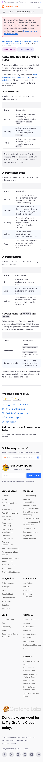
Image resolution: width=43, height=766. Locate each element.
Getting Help (28, 641)
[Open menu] (39, 6)
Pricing (4, 499)
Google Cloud (7, 594)
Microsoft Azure (8, 598)
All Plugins (6, 587)
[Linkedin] (18, 754)
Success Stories (29, 634)
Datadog (5, 605)
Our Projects (28, 583)
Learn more (35, 2)
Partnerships (28, 627)
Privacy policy (30, 481)
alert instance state (20, 77)
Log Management (30, 532)
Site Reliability (29, 528)
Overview (5, 496)
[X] (11, 754)
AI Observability (29, 496)
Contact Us (27, 638)
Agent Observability (10, 513)
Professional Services (32, 645)
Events (4, 630)
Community (6, 627)
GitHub (26, 587)
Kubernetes (6, 601)
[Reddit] (38, 754)
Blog (3, 623)
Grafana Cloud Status (11, 572)
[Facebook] (4, 754)
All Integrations (8, 583)
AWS (4, 590)
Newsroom (27, 630)
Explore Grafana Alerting (13, 43)
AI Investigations (9, 565)
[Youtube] (31, 754)
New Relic (6, 609)
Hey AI (26, 649)
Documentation (7, 41)
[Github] (25, 754)
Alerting (36, 41)
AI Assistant (7, 509)
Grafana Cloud (23, 723)
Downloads (27, 590)
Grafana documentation (23, 41)
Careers (26, 623)
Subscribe (34, 475)
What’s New (7, 568)
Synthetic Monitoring (10, 548)
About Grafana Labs (31, 619)
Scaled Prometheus (31, 518)
